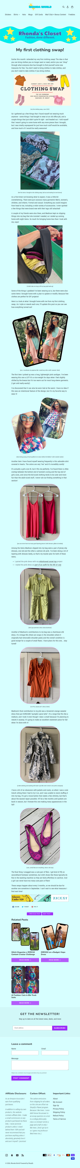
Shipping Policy (59, 1112)
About (55, 1098)
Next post (47, 914)
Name (13, 1049)
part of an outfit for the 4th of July (48, 565)
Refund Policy (58, 1115)
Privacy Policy (58, 1109)
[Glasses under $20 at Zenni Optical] (40, 898)
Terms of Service (59, 1119)
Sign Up (56, 1105)
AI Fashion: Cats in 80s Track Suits (23, 996)
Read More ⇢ (25, 960)
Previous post (34, 914)
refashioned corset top (48, 561)
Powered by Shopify (26, 1163)
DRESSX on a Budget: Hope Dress (53, 953)
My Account (57, 1102)
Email (43, 1049)
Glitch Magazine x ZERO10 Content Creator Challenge (23, 953)
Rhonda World (15, 1163)
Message (14, 1058)
